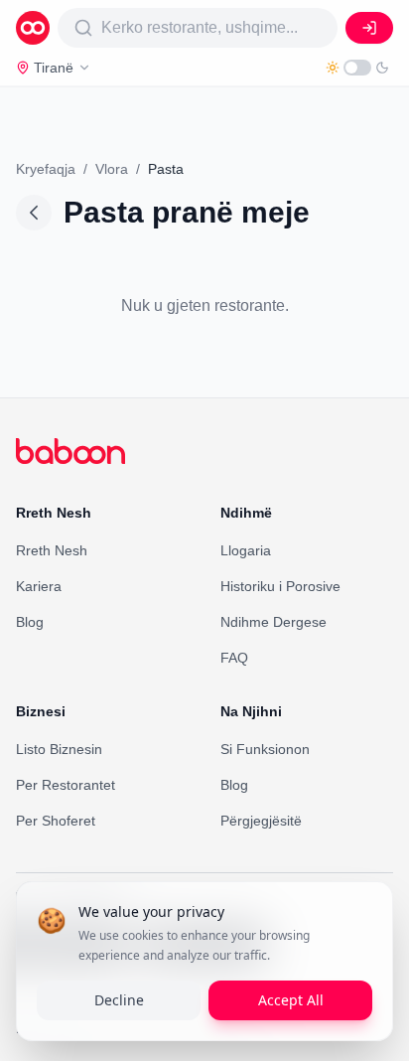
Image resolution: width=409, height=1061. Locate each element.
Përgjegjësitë (261, 821)
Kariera (39, 586)
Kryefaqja (45, 169)
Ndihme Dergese (273, 622)
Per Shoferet (55, 821)
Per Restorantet (65, 785)
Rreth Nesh (51, 550)
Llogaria (245, 550)
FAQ (234, 658)
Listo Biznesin (59, 749)
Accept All (291, 999)
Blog (30, 622)
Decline (119, 999)
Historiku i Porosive (280, 586)
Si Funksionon (265, 749)
